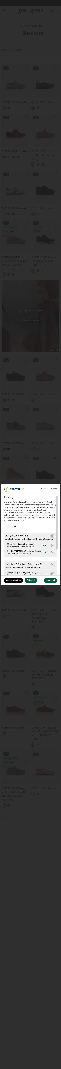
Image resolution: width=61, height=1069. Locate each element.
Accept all (50, 580)
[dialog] (30, 534)
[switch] (53, 536)
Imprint (44, 488)
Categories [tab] (10, 527)
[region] (31, 535)
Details (44, 546)
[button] (52, 536)
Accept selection (13, 580)
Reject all (31, 580)
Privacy (54, 488)
